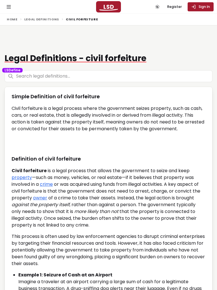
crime (46, 184)
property (22, 177)
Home (12, 19)
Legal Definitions (41, 19)
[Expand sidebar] (8, 6)
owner (40, 198)
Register (174, 6)
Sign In (204, 6)
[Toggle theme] (157, 6)
